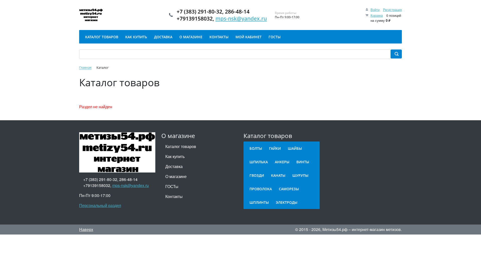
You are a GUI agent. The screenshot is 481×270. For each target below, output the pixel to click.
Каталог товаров (180, 146)
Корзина (377, 15)
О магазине (176, 176)
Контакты (174, 196)
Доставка (174, 166)
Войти (375, 9)
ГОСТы (171, 186)
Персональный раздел (100, 205)
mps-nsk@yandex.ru (241, 18)
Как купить (175, 156)
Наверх (86, 229)
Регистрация (392, 9)
